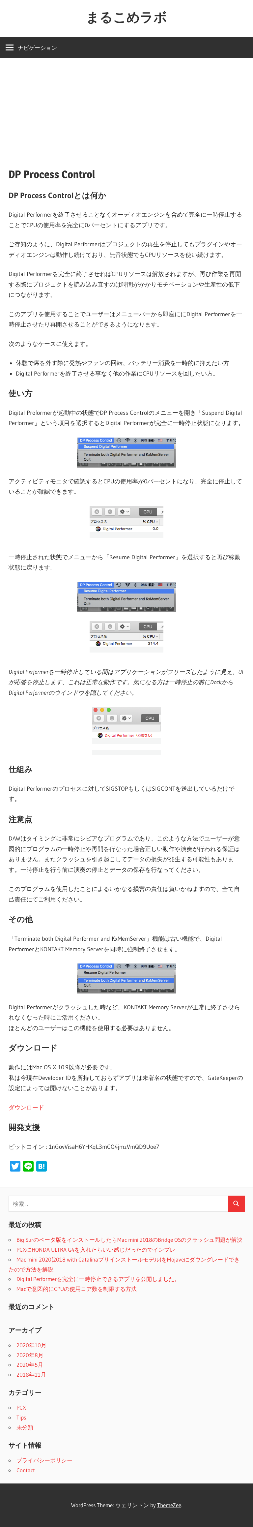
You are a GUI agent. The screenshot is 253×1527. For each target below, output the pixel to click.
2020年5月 (29, 1364)
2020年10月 (31, 1345)
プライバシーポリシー (44, 1460)
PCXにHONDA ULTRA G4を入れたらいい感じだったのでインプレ (95, 1249)
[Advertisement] (126, 107)
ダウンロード (26, 1107)
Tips (21, 1417)
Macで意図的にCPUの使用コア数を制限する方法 (76, 1288)
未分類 (24, 1427)
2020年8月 (29, 1355)
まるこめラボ (126, 17)
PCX (21, 1407)
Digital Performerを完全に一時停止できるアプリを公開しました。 (98, 1278)
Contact (25, 1470)
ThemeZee (169, 1505)
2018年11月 (31, 1374)
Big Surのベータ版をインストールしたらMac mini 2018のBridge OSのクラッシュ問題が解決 (129, 1239)
